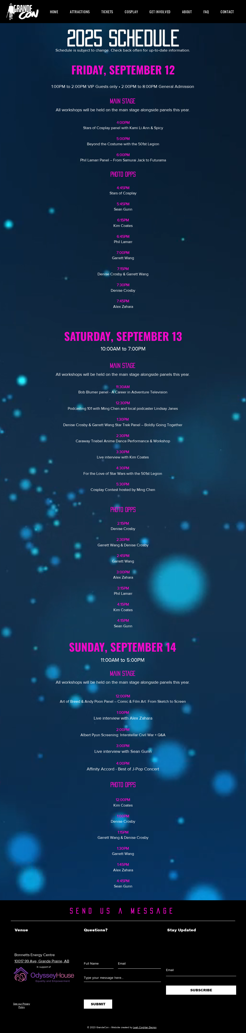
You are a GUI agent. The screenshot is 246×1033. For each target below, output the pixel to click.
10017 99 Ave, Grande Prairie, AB (41, 961)
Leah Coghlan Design (145, 1027)
